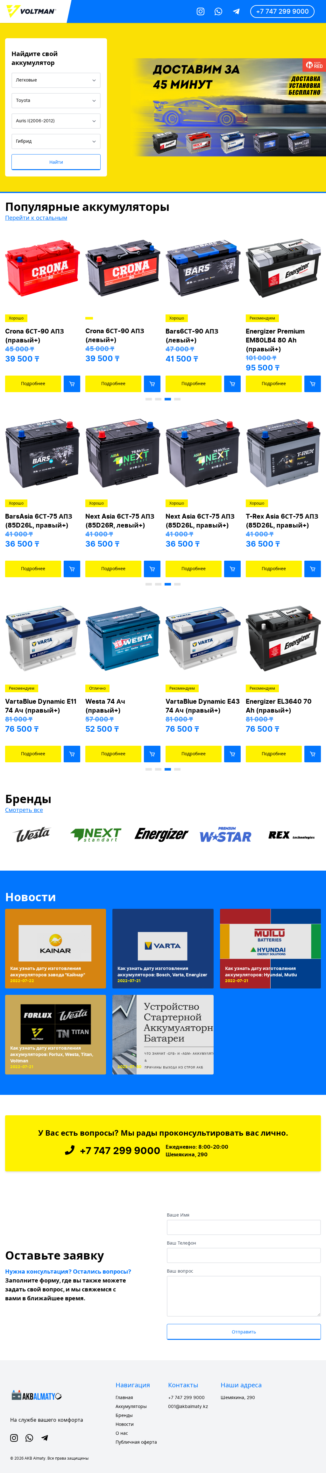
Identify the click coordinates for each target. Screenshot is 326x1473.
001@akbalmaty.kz (188, 1407)
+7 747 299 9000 (282, 11)
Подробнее (33, 383)
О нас (122, 1433)
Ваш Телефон (181, 1243)
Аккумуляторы (131, 1407)
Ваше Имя (178, 1215)
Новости (30, 897)
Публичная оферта (136, 1442)
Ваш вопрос (180, 1271)
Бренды (124, 1415)
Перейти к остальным (36, 217)
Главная (124, 1398)
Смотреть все (24, 810)
